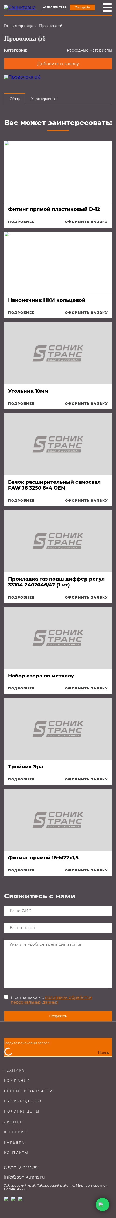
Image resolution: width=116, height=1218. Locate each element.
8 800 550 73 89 (21, 1168)
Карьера (14, 1142)
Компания (17, 1080)
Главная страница (18, 26)
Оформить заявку (86, 221)
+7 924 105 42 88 (55, 7)
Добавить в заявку (58, 63)
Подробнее (21, 221)
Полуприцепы (22, 1111)
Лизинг (13, 1122)
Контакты (16, 1153)
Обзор (15, 99)
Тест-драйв (82, 7)
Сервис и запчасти (28, 1091)
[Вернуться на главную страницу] (19, 7)
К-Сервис (15, 1132)
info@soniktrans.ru (24, 1177)
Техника (14, 1070)
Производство (23, 1101)
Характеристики (44, 99)
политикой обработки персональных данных (51, 999)
